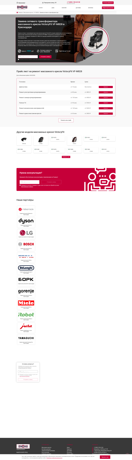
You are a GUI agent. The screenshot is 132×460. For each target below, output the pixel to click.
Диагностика (23, 87)
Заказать (106, 86)
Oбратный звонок (108, 7)
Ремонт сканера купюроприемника (30, 97)
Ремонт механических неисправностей (31, 108)
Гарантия (64, 7)
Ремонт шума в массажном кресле (30, 113)
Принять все (105, 457)
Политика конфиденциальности (54, 458)
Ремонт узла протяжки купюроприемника (32, 92)
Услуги (40, 7)
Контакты (90, 7)
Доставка (78, 7)
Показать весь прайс (66, 120)
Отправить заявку (45, 56)
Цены (53, 7)
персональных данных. (55, 59)
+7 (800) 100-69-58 (73, 2)
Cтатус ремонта (108, 2)
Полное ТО (22, 103)
